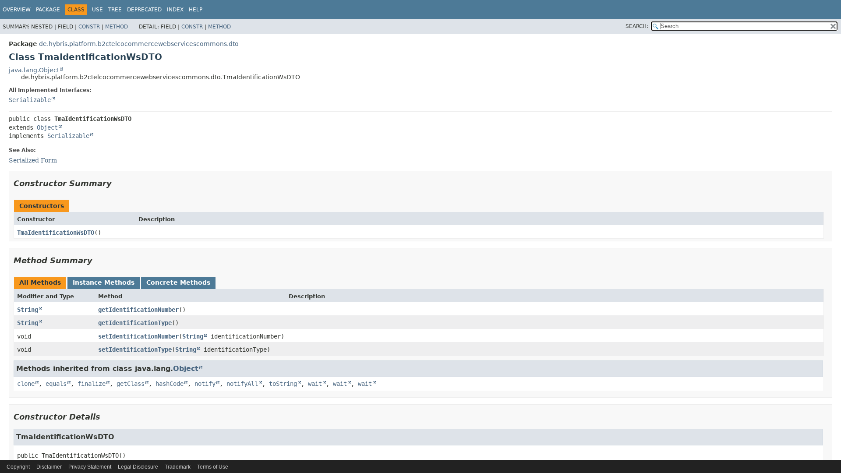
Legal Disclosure (138, 467)
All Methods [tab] (40, 282)
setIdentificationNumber (138, 336)
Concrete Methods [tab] (178, 282)
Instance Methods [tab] (103, 282)
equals (56, 383)
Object (47, 127)
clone (26, 383)
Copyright (18, 467)
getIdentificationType (135, 322)
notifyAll (242, 383)
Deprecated (144, 10)
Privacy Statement (89, 467)
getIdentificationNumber (138, 309)
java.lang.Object (34, 70)
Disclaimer (49, 467)
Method (116, 27)
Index (175, 10)
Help (195, 10)
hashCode (169, 383)
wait (315, 383)
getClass (131, 383)
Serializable (30, 99)
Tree (115, 10)
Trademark (178, 467)
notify (205, 383)
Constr (89, 27)
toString (283, 383)
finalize (92, 383)
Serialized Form (33, 160)
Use (97, 10)
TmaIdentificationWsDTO (55, 232)
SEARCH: (636, 26)
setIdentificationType (135, 349)
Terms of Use (212, 467)
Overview (17, 10)
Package (48, 10)
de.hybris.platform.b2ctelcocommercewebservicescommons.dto (139, 43)
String (27, 309)
